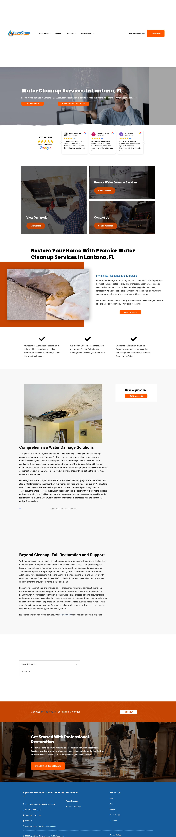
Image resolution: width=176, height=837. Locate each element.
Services (70, 33)
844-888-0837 (65, 615)
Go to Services (104, 190)
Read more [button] (67, 151)
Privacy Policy (115, 835)
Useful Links (26, 671)
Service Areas (86, 33)
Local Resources (28, 664)
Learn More (35, 226)
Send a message (105, 226)
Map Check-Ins (44, 33)
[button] (143, 142)
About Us (58, 33)
